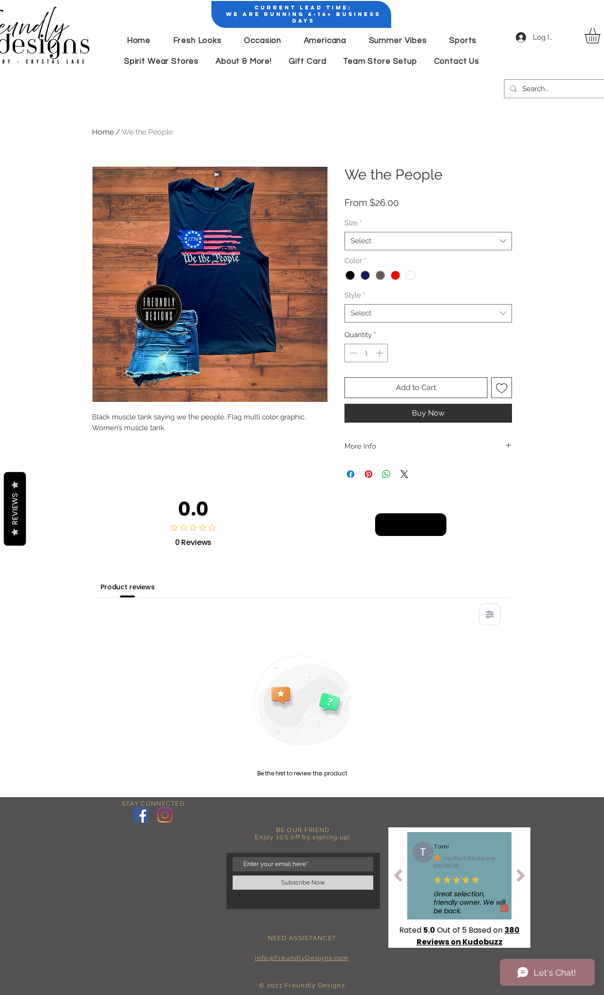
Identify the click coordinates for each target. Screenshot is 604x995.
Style (354, 295)
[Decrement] (352, 353)
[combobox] (428, 241)
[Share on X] (404, 474)
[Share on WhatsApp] (386, 474)
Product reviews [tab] (128, 587)
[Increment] (380, 353)
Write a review (410, 524)
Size (353, 223)
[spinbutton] (366, 353)
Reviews (14, 509)
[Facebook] (141, 815)
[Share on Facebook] (350, 474)
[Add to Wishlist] (501, 387)
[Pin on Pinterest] (368, 474)
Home (103, 132)
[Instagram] (165, 815)
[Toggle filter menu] (490, 614)
